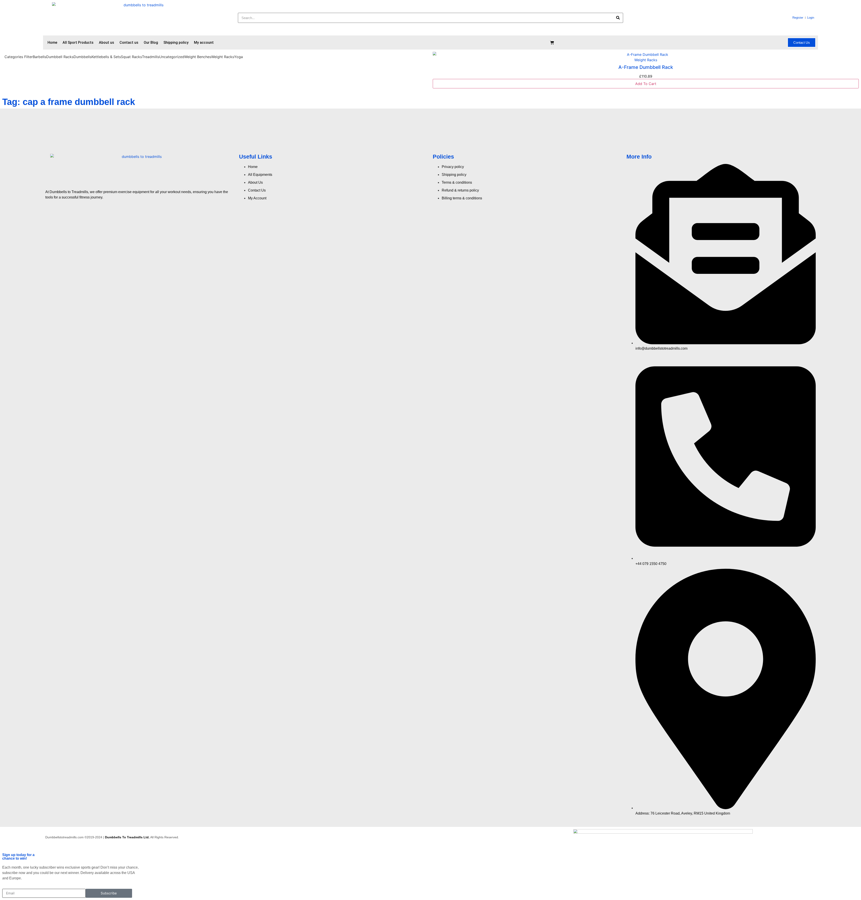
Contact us (129, 42)
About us (106, 42)
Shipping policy (176, 42)
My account (204, 42)
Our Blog (151, 42)
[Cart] (552, 42)
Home (52, 42)
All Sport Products (78, 42)
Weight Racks (645, 60)
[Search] (618, 18)
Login (810, 17)
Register (797, 17)
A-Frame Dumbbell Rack (645, 67)
